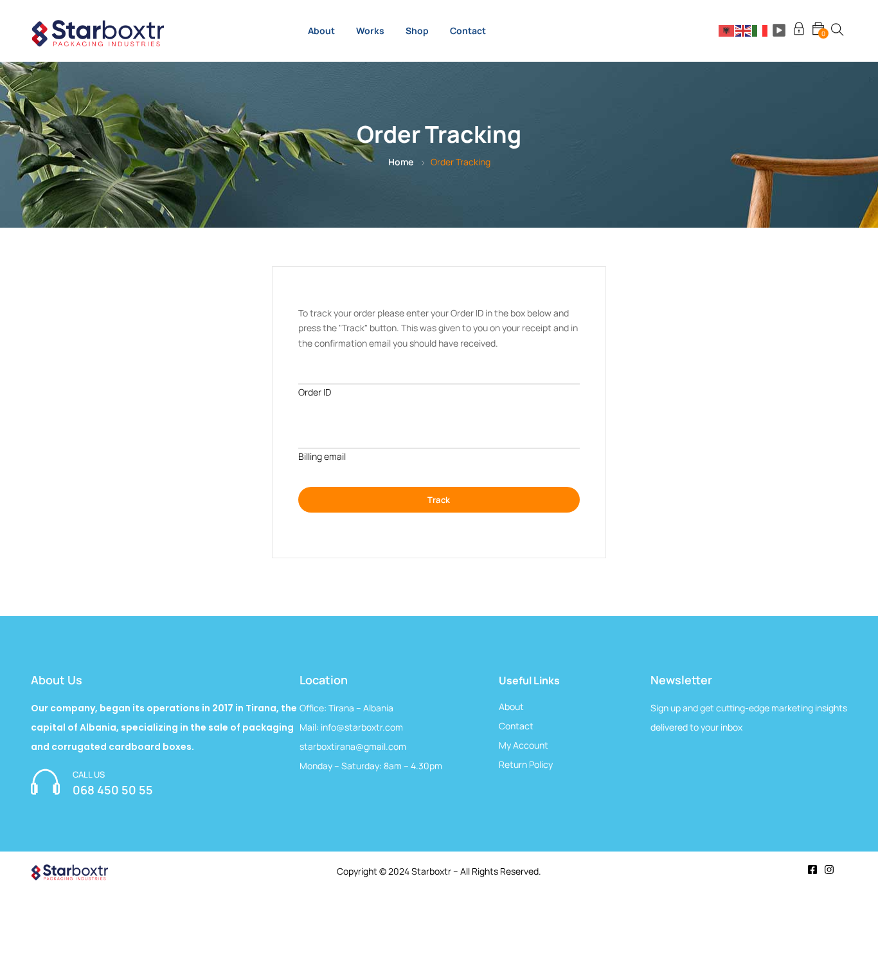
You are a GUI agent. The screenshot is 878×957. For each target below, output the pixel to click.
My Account (523, 745)
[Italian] (760, 30)
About (321, 30)
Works (370, 30)
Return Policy (526, 764)
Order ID (314, 392)
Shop (417, 30)
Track (439, 500)
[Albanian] (727, 30)
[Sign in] (799, 30)
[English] (743, 30)
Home (400, 162)
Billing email (322, 456)
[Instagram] (829, 869)
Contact (468, 30)
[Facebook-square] (812, 869)
